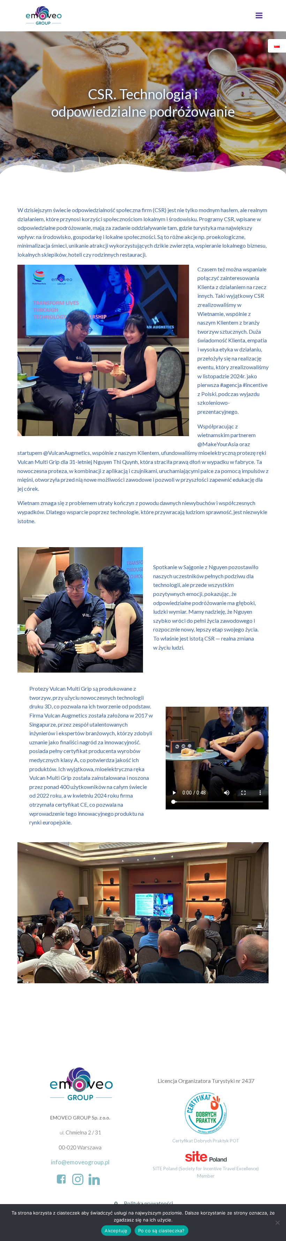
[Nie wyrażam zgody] (277, 1222)
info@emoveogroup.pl (80, 1162)
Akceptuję (116, 1230)
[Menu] (259, 16)
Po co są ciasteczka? (161, 1230)
